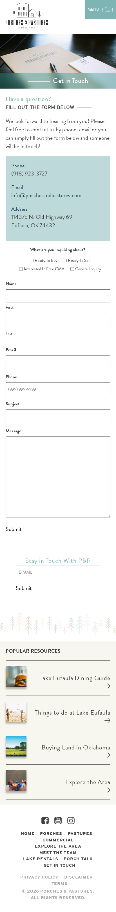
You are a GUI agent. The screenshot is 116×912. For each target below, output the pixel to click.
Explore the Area (87, 782)
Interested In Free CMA (42, 269)
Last (9, 334)
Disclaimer (78, 877)
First (10, 307)
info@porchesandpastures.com (46, 195)
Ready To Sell (77, 260)
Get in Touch (59, 865)
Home (27, 833)
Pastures (80, 833)
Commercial (58, 840)
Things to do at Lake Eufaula (72, 712)
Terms (60, 883)
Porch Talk (78, 858)
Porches (51, 833)
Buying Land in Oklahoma (76, 747)
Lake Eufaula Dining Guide (74, 678)
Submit (14, 529)
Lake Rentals (40, 858)
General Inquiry (86, 269)
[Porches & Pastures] (27, 15)
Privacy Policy (39, 877)
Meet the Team (58, 852)
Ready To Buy (44, 260)
